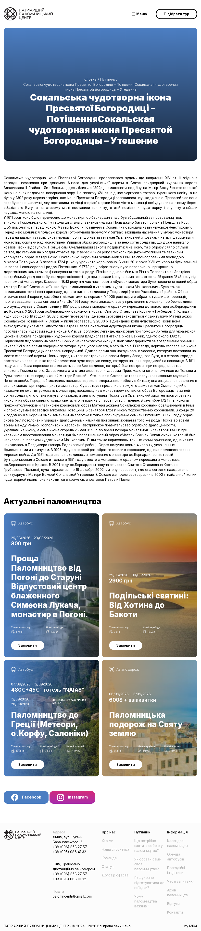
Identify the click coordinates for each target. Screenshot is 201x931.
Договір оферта (115, 875)
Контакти (175, 912)
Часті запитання (180, 881)
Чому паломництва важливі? (145, 901)
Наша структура (115, 849)
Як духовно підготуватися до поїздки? (149, 882)
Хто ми (107, 841)
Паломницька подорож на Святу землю (135, 662)
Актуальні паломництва (52, 501)
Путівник (107, 79)
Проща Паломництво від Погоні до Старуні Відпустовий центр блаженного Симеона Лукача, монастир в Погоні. (46, 521)
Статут (108, 867)
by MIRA (190, 926)
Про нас (109, 832)
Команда (109, 858)
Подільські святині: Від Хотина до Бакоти (137, 516)
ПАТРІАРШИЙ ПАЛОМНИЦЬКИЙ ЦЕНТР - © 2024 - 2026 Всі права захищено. (67, 926)
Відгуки (173, 904)
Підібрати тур (176, 14)
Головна (90, 79)
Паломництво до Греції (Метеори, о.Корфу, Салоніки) (49, 662)
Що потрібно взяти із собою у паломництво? (148, 846)
